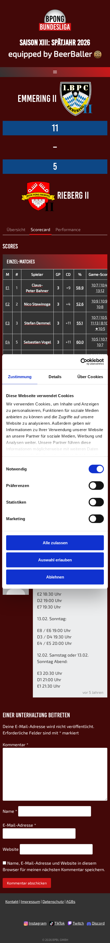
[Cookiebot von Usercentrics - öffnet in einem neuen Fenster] (80, 361)
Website (11, 849)
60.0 (80, 342)
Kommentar (15, 744)
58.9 (80, 287)
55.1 (80, 323)
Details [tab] (55, 376)
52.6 (80, 304)
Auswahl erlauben (55, 559)
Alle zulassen (55, 542)
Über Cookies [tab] (90, 376)
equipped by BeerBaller (51, 53)
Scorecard (40, 229)
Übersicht (16, 229)
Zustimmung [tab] (20, 376)
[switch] (96, 485)
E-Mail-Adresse (19, 824)
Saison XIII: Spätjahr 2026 (55, 42)
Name (10, 811)
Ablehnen (55, 576)
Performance (68, 229)
